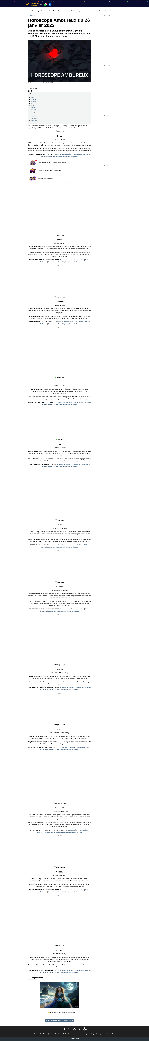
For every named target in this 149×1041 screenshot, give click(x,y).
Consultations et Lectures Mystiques (112, 11)
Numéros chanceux (91, 11)
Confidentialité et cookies (70, 1034)
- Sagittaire (34, 114)
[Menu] (41, 4)
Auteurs (45, 1034)
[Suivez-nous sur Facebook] (64, 1029)
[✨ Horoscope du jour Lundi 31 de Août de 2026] (59, 995)
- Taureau (33, 99)
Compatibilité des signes (74, 11)
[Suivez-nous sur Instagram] (74, 1029)
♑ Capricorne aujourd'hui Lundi (77, 1)
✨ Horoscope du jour (9, 1)
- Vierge (33, 107)
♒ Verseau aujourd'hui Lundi (65, 1)
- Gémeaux (34, 101)
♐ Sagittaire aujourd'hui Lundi (109, 1)
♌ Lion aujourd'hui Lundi (89, 1)
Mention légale (84, 1034)
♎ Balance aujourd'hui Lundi (31, 1)
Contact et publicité (55, 1034)
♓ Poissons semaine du (141, 1)
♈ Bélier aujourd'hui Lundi (43, 1)
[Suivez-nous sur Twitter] (69, 1029)
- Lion (32, 105)
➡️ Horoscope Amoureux (54, 1020)
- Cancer (33, 103)
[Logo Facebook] (49, 4)
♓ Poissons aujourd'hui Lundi (20, 1)
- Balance (33, 110)
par (32, 88)
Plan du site (37, 1034)
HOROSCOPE (33, 16)
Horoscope (36, 11)
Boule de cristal (58, 11)
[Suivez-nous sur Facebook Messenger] (85, 1029)
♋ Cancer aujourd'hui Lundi (121, 1)
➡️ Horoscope (68, 1020)
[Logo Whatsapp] (45, 4)
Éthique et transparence (97, 1034)
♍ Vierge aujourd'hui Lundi (54, 1)
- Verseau (34, 118)
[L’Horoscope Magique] (27, 4)
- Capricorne (34, 116)
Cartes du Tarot (46, 11)
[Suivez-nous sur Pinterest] (79, 1029)
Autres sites (110, 1034)
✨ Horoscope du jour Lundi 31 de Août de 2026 (61, 1012)
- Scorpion (34, 112)
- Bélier (33, 97)
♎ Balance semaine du (131, 1)
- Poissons (34, 120)
